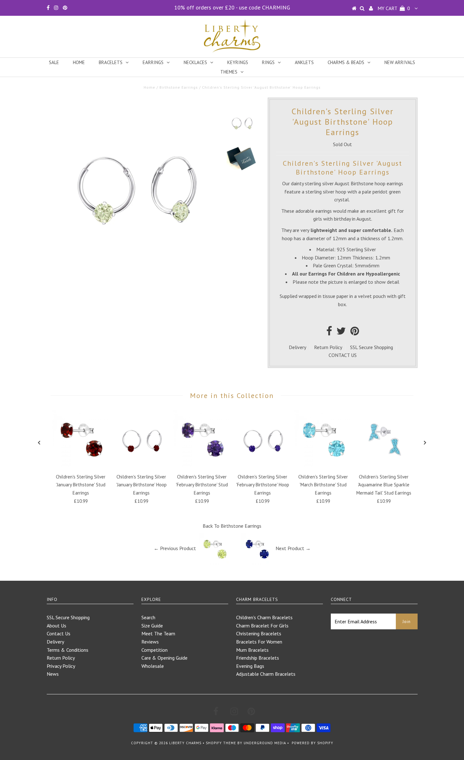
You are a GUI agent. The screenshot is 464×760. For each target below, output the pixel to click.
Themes (228, 72)
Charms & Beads (346, 62)
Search (148, 617)
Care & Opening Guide (164, 658)
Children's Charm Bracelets (264, 617)
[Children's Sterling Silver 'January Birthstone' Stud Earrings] (81, 466)
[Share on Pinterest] (354, 333)
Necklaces (195, 62)
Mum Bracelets (252, 650)
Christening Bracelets (258, 633)
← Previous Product (175, 548)
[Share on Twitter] (341, 333)
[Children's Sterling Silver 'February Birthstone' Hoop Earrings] (262, 466)
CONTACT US (343, 355)
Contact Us (58, 633)
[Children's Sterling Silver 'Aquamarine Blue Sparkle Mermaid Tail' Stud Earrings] (384, 466)
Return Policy (328, 347)
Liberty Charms (185, 743)
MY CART (394, 8)
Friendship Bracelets (257, 658)
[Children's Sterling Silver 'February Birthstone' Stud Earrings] (202, 466)
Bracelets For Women (259, 641)
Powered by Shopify (312, 743)
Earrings (153, 62)
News (53, 674)
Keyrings (237, 62)
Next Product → (293, 548)
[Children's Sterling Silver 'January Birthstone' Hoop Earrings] (141, 466)
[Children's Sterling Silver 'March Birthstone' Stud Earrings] (323, 466)
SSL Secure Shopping (371, 347)
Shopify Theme (221, 743)
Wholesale (152, 666)
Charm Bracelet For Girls (262, 625)
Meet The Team (158, 633)
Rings (268, 62)
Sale (54, 62)
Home (79, 62)
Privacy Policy (61, 666)
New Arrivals (399, 62)
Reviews (150, 641)
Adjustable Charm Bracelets (265, 674)
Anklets (304, 62)
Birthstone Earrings (178, 87)
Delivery (297, 347)
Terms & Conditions (67, 650)
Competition (154, 650)
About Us (56, 625)
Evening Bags (250, 666)
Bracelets (110, 62)
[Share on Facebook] (329, 333)
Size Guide (152, 625)
